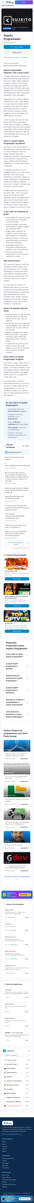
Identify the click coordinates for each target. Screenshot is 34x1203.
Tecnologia (5, 1163)
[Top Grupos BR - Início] (9, 2)
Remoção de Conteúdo (9, 1184)
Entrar (23, 2)
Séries (4, 1144)
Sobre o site (5, 1175)
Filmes (4, 1142)
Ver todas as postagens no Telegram (16, 543)
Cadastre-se (17, 605)
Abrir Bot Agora (25, 1198)
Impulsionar (23, 894)
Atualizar (27, 446)
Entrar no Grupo (18, 47)
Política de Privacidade (9, 1179)
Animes (4, 1149)
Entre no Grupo (17, 578)
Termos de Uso (6, 1177)
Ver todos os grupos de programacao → (17, 878)
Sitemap (4, 1187)
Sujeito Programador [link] (7, 5)
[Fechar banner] (31, 1199)
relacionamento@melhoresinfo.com (13, 1134)
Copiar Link (16, 52)
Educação (5, 1165)
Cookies (4, 1182)
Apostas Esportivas (8, 1158)
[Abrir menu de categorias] (3, 2)
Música (4, 1151)
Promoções (5, 1168)
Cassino (4, 1160)
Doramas (4, 1146)
